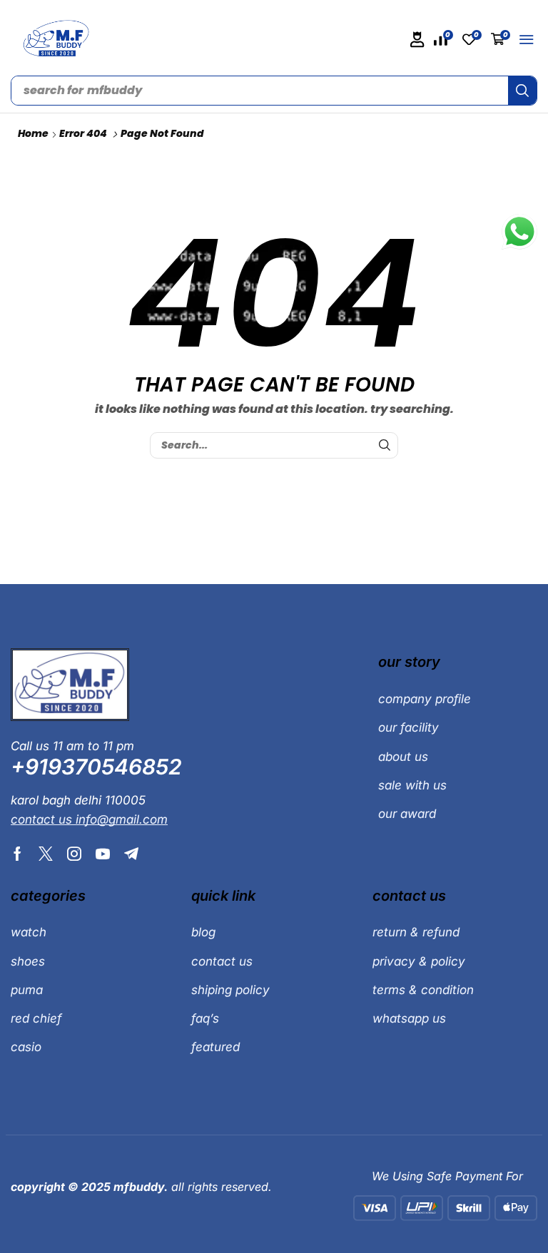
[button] (417, 39)
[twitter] (46, 854)
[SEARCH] (385, 445)
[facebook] (17, 854)
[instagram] (74, 854)
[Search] (522, 90)
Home (33, 133)
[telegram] (131, 854)
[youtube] (103, 854)
